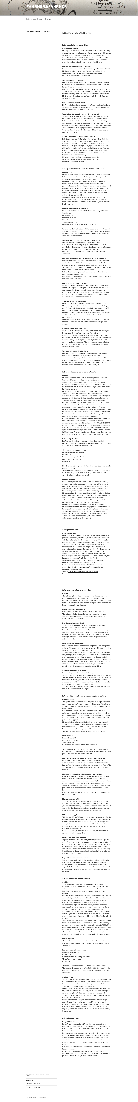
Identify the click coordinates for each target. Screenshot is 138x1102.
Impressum (49, 19)
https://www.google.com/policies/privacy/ (83, 572)
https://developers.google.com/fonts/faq (81, 567)
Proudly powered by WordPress (36, 1097)
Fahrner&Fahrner (47, 7)
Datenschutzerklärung (34, 19)
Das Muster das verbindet (34, 1087)
